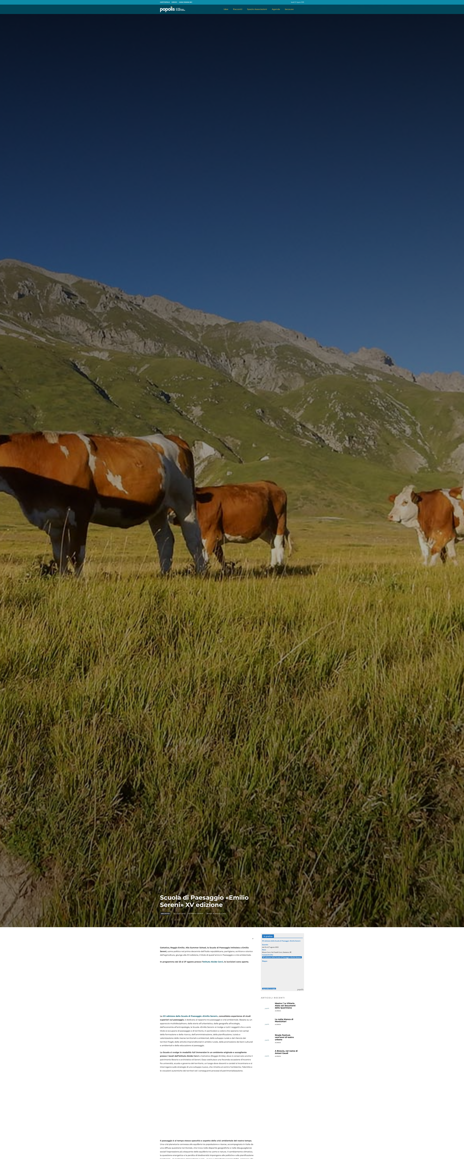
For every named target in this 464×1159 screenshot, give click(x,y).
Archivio (165, 913)
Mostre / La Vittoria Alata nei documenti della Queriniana (285, 1005)
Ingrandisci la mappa (269, 988)
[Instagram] (288, 2)
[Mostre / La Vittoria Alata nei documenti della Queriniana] (267, 1008)
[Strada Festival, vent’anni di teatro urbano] (267, 1040)
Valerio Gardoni (196, 913)
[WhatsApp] (190, 939)
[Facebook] (283, 2)
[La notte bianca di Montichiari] (267, 1024)
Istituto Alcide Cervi (213, 962)
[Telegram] (201, 939)
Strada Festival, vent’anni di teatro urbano (284, 1037)
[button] (301, 9)
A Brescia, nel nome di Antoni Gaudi (286, 1052)
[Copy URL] (212, 939)
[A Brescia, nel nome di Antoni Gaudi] (267, 1056)
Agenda (278, 1011)
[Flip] (206, 939)
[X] (184, 939)
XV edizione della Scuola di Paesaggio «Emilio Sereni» (190, 1016)
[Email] (195, 939)
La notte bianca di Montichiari (284, 1020)
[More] (217, 939)
